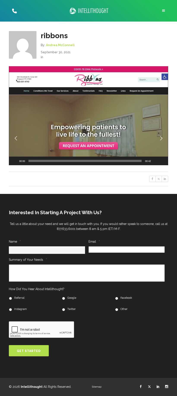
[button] (88, 115)
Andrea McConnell (60, 45)
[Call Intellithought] (14, 11)
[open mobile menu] (164, 10)
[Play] (14, 161)
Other (124, 309)
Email (94, 241)
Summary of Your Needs (28, 259)
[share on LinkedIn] (165, 179)
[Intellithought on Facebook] (140, 386)
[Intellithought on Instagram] (166, 386)
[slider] (85, 161)
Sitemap (96, 386)
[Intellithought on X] (149, 386)
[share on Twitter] (159, 179)
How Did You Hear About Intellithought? (36, 289)
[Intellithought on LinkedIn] (158, 386)
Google (71, 297)
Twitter (71, 309)
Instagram (20, 309)
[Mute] (155, 161)
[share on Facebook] (152, 179)
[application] (88, 115)
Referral (19, 297)
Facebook (126, 297)
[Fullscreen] (162, 161)
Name (15, 241)
